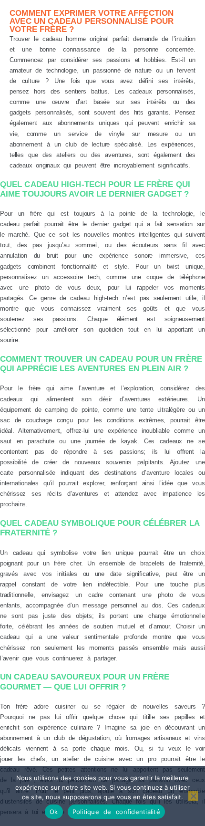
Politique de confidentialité (116, 812)
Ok (54, 812)
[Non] (193, 796)
